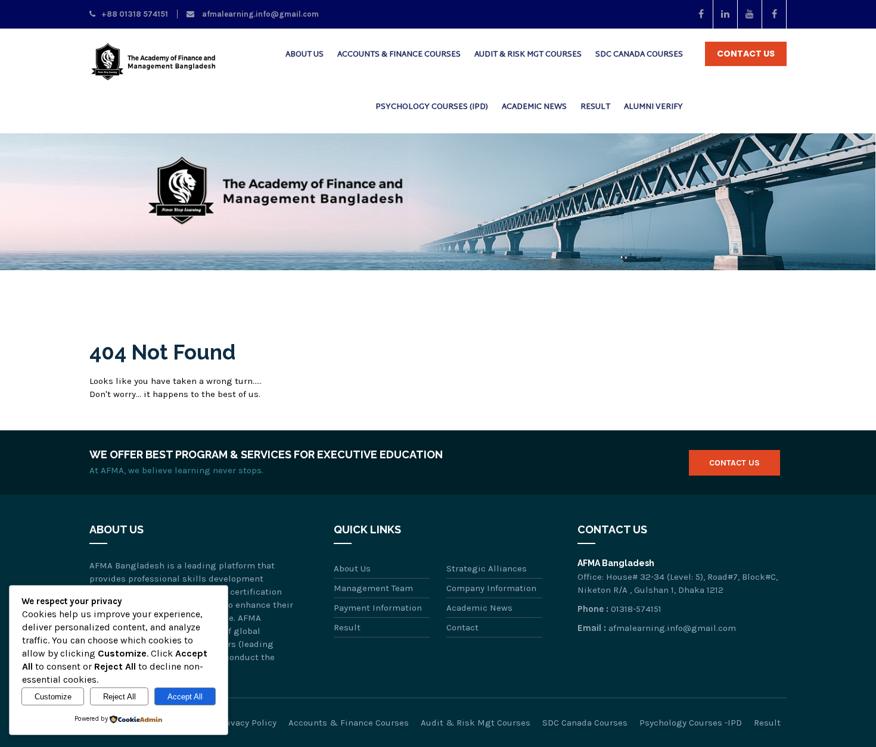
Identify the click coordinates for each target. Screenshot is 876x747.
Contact (462, 627)
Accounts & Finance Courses (399, 55)
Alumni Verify (653, 107)
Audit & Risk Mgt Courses (528, 55)
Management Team (373, 588)
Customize (53, 696)
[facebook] (701, 14)
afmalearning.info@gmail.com (259, 14)
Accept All (185, 696)
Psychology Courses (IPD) (431, 107)
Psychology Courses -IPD (690, 722)
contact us (746, 54)
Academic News (534, 107)
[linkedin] (725, 14)
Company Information (491, 588)
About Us (304, 55)
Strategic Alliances (486, 568)
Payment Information (378, 607)
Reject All (119, 696)
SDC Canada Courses (639, 55)
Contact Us (734, 463)
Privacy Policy (248, 722)
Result (595, 107)
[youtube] (750, 14)
